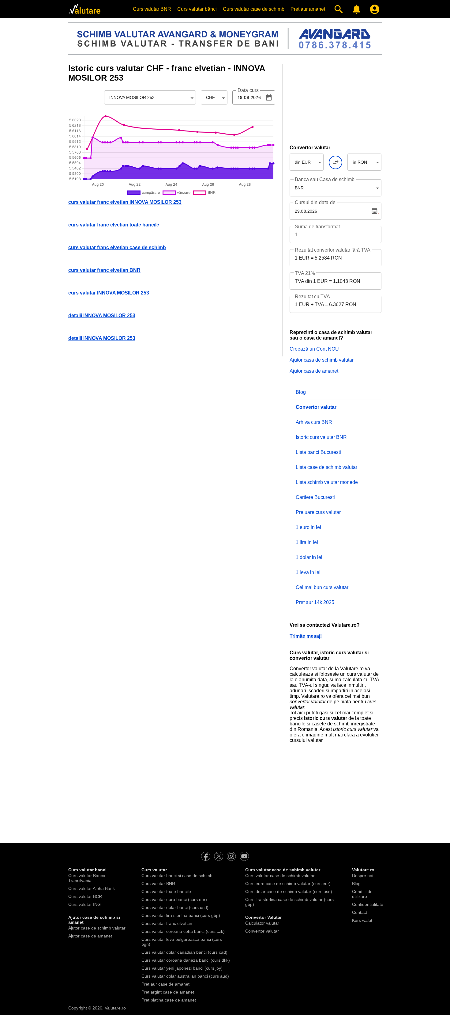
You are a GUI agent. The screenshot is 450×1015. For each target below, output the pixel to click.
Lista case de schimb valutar (326, 467)
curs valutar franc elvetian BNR (104, 270)
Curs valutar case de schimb (253, 9)
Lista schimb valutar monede (327, 482)
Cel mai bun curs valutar (322, 587)
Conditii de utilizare (362, 894)
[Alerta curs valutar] (355, 9)
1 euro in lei (308, 527)
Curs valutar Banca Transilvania (86, 878)
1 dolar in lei (309, 557)
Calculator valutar (262, 923)
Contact (359, 912)
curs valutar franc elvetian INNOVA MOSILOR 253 (125, 202)
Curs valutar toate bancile (166, 891)
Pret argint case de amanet (167, 992)
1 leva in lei (308, 572)
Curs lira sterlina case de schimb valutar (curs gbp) (289, 902)
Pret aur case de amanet (165, 984)
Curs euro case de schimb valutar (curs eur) (288, 883)
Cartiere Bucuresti (315, 497)
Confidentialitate (367, 904)
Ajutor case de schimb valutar (97, 928)
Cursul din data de (315, 202)
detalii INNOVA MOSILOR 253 (101, 315)
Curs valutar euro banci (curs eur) (174, 899)
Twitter (218, 856)
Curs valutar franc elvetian (166, 923)
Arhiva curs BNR (314, 422)
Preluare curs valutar (318, 512)
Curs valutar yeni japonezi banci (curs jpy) (182, 968)
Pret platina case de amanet (168, 1000)
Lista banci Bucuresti (318, 452)
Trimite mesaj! (306, 636)
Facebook (205, 856)
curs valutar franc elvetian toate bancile (113, 224)
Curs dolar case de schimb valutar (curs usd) (288, 891)
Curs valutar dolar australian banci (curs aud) (185, 976)
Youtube (244, 856)
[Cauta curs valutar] (337, 9)
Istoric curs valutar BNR (321, 437)
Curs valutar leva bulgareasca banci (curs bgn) (181, 942)
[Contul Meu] (373, 9)
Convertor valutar (262, 931)
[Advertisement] (335, 102)
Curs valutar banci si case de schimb (176, 875)
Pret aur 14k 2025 (315, 602)
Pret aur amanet (308, 9)
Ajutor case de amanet (90, 935)
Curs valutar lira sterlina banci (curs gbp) (180, 915)
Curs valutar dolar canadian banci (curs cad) (184, 952)
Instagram (231, 856)
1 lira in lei (307, 542)
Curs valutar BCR (85, 896)
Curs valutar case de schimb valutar (280, 875)
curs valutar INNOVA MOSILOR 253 (108, 292)
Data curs (248, 90)
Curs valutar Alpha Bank (91, 888)
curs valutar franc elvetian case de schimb (117, 247)
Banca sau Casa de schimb (324, 179)
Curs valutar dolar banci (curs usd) (174, 907)
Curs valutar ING (84, 904)
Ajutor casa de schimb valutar (322, 360)
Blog (301, 392)
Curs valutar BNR (152, 9)
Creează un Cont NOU (314, 349)
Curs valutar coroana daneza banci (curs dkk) (185, 960)
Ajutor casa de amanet (314, 371)
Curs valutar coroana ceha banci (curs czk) (183, 931)
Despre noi (362, 875)
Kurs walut (362, 920)
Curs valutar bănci (197, 9)
